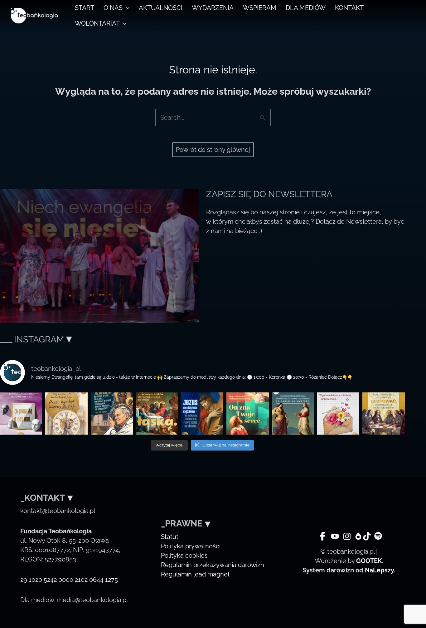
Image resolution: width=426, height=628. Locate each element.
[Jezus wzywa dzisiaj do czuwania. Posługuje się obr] (66, 413)
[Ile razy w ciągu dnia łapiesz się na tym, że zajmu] (293, 413)
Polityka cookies (184, 555)
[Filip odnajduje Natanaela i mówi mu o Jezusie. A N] (247, 413)
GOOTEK (369, 561)
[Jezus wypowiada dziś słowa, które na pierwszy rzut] (202, 413)
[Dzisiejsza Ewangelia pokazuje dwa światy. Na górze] (21, 413)
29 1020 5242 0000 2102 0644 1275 (69, 579)
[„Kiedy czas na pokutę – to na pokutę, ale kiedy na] (383, 413)
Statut (169, 537)
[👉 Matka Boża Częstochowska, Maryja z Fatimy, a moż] (112, 413)
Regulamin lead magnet (195, 574)
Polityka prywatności (190, 546)
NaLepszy (379, 570)
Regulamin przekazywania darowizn (212, 565)
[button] (126, 8)
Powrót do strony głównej (213, 149)
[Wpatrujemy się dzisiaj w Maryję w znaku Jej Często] (157, 413)
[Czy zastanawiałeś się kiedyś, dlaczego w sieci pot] (338, 413)
